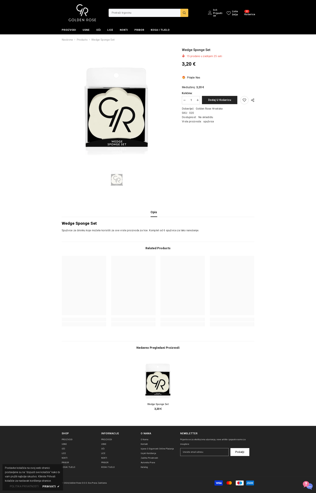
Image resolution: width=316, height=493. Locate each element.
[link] (84, 319)
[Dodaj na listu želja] (244, 100)
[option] (117, 102)
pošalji (239, 452)
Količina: (187, 93)
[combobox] (144, 13)
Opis (154, 212)
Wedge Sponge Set (158, 404)
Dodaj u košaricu (220, 99)
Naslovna (67, 39)
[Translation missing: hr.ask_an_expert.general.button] (308, 485)
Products (82, 39)
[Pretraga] (148, 13)
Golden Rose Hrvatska (209, 108)
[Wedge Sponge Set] (158, 377)
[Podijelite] (251, 100)
